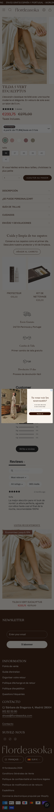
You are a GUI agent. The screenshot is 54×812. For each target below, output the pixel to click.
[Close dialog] (51, 390)
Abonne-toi (40, 413)
